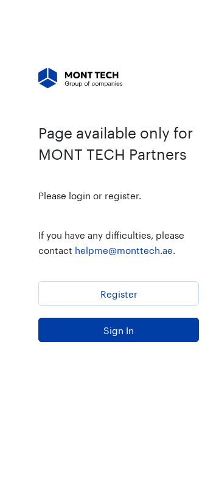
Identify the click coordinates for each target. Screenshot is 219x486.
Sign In (118, 329)
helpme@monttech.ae (124, 249)
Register (118, 293)
